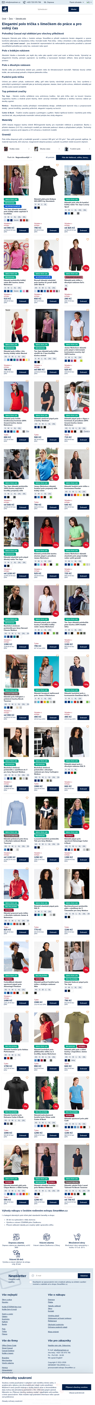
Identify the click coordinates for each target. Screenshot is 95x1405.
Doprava (51, 1300)
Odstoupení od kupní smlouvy (59, 1318)
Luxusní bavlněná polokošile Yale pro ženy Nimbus (46, 840)
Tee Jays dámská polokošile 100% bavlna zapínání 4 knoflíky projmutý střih (16, 488)
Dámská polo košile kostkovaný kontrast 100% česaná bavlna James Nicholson (15, 422)
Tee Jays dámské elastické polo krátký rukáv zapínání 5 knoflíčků (16, 211)
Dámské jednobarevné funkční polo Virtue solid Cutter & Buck (44, 1117)
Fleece (4, 1334)
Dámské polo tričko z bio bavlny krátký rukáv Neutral (15, 352)
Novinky (5, 1302)
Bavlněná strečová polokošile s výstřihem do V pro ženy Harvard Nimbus (15, 770)
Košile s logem (7, 1353)
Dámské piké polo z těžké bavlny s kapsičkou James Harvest (75, 1052)
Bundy (4, 1324)
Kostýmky (6, 1319)
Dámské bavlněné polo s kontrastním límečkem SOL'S (76, 694)
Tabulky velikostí (54, 1306)
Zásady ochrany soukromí (12, 1401)
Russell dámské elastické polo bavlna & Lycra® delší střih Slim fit (45, 282)
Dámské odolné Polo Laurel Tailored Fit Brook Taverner (76, 1186)
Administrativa (7, 1373)
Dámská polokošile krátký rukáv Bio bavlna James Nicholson (15, 282)
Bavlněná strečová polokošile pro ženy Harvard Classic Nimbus (16, 628)
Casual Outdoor (8, 1351)
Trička (4, 1331)
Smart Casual (7, 1348)
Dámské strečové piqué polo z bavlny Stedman (46, 420)
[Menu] (90, 9)
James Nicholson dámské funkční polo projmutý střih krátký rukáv (45, 488)
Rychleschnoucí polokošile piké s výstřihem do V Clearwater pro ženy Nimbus (76, 908)
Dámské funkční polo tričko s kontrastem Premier (76, 487)
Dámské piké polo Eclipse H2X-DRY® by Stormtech (45, 200)
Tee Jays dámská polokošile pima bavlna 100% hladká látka (76, 624)
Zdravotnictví (7, 1370)
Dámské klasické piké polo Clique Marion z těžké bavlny (16, 1186)
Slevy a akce (7, 1300)
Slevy (50, 1308)
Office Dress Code (9, 1345)
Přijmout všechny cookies (77, 1387)
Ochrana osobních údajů (57, 1327)
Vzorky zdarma (8, 1363)
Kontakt (51, 1311)
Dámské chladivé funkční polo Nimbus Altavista (44, 1186)
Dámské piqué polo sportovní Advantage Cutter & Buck (76, 841)
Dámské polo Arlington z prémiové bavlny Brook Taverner (14, 699)
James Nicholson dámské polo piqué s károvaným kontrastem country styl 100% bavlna (75, 351)
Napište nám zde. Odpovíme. (59, 1345)
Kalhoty (5, 1322)
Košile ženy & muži (9, 1309)
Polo (3, 1329)
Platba (50, 1302)
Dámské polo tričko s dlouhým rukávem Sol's (74, 281)
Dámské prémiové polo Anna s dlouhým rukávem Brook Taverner (16, 841)
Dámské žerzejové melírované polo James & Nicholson (46, 694)
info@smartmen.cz (61, 1350)
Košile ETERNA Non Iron (11, 1307)
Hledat (73, 9)
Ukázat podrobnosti (76, 1393)
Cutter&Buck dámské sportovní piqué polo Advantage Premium (13, 984)
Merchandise (7, 1360)
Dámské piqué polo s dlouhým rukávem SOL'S (74, 765)
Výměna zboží (53, 1316)
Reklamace (52, 1321)
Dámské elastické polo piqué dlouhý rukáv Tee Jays (16, 558)
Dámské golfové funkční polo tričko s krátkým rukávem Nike (46, 984)
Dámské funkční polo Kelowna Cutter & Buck (13, 1116)
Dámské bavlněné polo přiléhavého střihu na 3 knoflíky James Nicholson (45, 1052)
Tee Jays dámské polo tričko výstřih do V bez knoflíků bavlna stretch (46, 353)
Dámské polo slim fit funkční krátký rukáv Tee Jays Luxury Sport (76, 204)
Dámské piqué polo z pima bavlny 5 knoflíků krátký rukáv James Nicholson (45, 624)
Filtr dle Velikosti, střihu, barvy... (75, 157)
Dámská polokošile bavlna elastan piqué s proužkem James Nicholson (45, 556)
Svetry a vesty (7, 1314)
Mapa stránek (53, 1332)
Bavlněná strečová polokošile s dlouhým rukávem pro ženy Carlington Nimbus (46, 771)
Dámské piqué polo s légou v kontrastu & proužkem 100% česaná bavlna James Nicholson (76, 422)
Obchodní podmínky (56, 1325)
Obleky (4, 1316)
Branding (5, 1358)
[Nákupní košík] (84, 9)
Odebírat (84, 1276)
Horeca (5, 1368)
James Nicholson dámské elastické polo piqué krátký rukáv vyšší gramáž (75, 556)
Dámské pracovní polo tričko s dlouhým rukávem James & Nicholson (16, 915)
